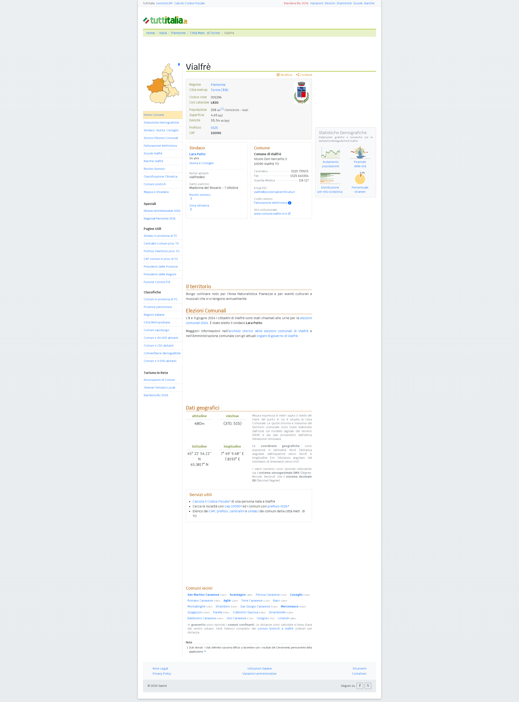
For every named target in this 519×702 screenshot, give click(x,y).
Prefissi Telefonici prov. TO (161, 251)
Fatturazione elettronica (160, 146)
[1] (222, 109)
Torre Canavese (255, 600)
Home (150, 33)
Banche (369, 3)
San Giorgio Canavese (259, 606)
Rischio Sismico (154, 169)
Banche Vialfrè (153, 161)
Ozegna (266, 618)
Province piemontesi (158, 307)
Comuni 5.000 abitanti (160, 361)
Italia (163, 33)
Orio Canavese (240, 618)
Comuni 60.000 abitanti (161, 338)
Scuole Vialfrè (153, 153)
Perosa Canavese (271, 594)
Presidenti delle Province (161, 266)
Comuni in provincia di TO (160, 299)
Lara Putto (197, 154)
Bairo (280, 600)
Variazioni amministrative (259, 673)
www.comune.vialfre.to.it (270, 213)
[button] (360, 686)
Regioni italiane (154, 315)
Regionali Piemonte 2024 (160, 218)
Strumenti (359, 668)
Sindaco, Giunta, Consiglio (161, 130)
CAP (212, 511)
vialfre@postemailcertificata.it (274, 192)
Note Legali (160, 668)
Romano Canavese (204, 600)
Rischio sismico (199, 195)
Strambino (226, 606)
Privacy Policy (162, 673)
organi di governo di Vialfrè (277, 336)
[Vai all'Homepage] (167, 19)
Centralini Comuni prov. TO (161, 243)
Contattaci (359, 673)
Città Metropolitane (157, 322)
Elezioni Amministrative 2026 (162, 211)
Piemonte (178, 33)
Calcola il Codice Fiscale (211, 501)
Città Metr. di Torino (205, 33)
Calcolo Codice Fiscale (189, 3)
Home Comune (154, 115)
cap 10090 (232, 506)
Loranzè (287, 618)
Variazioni (316, 3)
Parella (221, 612)
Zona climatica (199, 205)
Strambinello (281, 612)
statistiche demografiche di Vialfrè (338, 141)
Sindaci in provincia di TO (160, 236)
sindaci (253, 511)
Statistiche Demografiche (161, 122)
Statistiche (344, 3)
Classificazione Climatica (160, 176)
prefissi (222, 511)
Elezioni (330, 3)
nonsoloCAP (164, 3)
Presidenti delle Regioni (160, 274)
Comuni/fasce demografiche (162, 353)
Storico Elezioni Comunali (161, 138)
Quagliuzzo (199, 612)
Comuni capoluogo (156, 330)
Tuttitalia (149, 3)
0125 (214, 128)
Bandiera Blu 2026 (296, 3)
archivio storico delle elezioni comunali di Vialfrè (268, 331)
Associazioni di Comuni (159, 380)
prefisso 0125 (277, 506)
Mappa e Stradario (156, 192)
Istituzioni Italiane (259, 668)
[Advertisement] (249, 553)
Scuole (358, 3)
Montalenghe (200, 606)
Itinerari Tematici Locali (159, 387)
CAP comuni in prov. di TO (161, 259)
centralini (237, 511)
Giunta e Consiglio (201, 163)
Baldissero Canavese (205, 618)
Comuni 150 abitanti (159, 345)
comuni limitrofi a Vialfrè (276, 628)
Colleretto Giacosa (249, 612)
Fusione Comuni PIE (157, 282)
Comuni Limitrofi (155, 184)
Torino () (219, 90)
